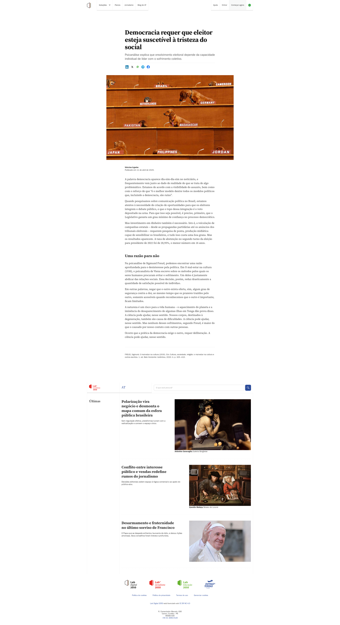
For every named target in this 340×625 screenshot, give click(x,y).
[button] (105, 5)
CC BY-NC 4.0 (184, 603)
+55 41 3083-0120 (170, 618)
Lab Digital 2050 (156, 603)
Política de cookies (139, 595)
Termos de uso (182, 595)
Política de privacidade (161, 595)
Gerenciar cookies (201, 595)
